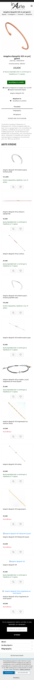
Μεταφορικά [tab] (17, 114)
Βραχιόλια (29, 14)
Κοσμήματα (11, 14)
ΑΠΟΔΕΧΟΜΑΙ (9, 672)
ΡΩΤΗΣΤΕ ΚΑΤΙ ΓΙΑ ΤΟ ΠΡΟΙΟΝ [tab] (17, 118)
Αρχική (4, 14)
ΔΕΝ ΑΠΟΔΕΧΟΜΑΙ (23, 672)
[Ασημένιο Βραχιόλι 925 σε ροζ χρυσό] (17, 35)
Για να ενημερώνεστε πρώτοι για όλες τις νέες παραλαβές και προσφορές (17, 623)
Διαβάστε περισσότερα (25, 669)
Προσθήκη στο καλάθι (16, 82)
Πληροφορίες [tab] (17, 110)
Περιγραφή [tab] (17, 106)
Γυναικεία (21, 14)
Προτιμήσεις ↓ (16, 677)
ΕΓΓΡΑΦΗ (17, 635)
